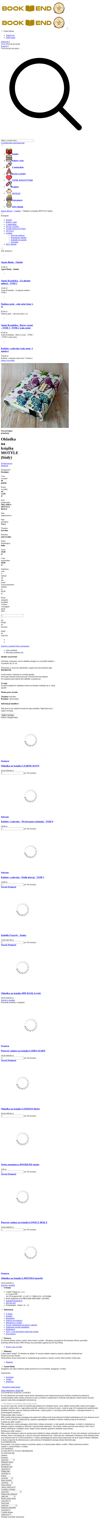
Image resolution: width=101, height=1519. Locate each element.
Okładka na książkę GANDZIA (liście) (20, 1109)
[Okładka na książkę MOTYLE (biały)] (35, 429)
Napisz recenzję (7, 715)
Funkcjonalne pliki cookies (11, 1415)
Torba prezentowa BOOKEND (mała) (20, 1164)
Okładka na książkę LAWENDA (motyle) (22, 1278)
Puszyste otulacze (18, 235)
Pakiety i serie (11, 222)
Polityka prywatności (14, 1320)
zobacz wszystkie (8, 360)
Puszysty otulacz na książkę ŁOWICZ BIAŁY (24, 1222)
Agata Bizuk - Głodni (12, 262)
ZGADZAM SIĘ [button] (8, 1453)
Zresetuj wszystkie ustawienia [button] (12, 1517)
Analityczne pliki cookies (11, 1422)
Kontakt (9, 1316)
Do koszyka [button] (31, 773)
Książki (9, 220)
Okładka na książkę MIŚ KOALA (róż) (21, 993)
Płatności (9, 1362)
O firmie (9, 1314)
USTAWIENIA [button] (7, 1449)
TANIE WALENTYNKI (16, 229)
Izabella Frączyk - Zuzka (13, 935)
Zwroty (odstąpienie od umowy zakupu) (21, 1325)
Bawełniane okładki (18, 238)
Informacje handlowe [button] (10, 704)
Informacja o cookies (14, 1323)
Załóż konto (10, 37)
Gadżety (9, 233)
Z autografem (11, 224)
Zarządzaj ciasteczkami (11, 1387)
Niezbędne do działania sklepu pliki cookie (20, 1404)
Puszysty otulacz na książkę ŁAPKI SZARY (23, 1051)
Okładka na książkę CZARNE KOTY (20, 766)
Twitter (8, 1379)
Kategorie (5, 216)
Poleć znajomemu (22, 646)
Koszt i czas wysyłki (14, 1347)
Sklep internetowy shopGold (12, 1390)
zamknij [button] (4, 1455)
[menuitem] (48, 151)
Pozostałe (14, 242)
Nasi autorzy (11, 1334)
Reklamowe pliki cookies (11, 1431)
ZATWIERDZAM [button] (8, 1442)
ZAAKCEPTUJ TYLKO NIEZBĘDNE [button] (17, 1451)
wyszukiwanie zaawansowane (13, 143)
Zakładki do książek (18, 240)
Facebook (10, 1377)
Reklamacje (10, 1329)
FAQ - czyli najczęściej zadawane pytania (22, 1332)
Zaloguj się (10, 35)
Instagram (10, 1382)
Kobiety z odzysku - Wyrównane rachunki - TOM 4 (27, 821)
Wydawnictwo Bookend (6, 464)
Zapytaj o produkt (8, 646)
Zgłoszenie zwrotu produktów (17, 1327)
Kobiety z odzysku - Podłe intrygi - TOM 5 (22, 877)
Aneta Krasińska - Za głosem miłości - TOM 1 (15, 282)
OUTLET (10, 231)
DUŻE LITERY (12, 226)
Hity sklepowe (6, 251)
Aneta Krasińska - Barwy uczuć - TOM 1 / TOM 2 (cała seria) (17, 326)
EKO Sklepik (11, 244)
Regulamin (10, 1318)
